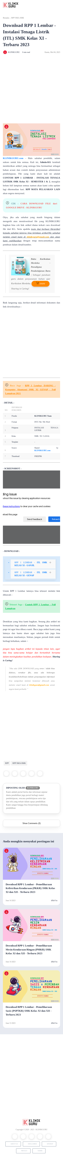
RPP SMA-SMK (17, 18)
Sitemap (50, 1144)
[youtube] (40, 1136)
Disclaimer (32, 1144)
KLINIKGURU (41, 1129)
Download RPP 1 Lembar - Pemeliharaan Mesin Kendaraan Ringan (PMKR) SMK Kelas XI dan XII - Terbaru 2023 (29, 949)
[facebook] (6, 773)
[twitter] (14, 773)
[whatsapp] (23, 773)
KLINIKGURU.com (13, 158)
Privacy (24, 1151)
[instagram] (31, 1136)
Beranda (6, 18)
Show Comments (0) (31, 823)
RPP (7, 763)
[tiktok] (48, 1136)
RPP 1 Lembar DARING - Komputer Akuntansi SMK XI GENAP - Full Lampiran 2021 (30, 389)
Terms (40, 1151)
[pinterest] (31, 773)
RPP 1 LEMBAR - (31, 564)
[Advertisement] (31, 88)
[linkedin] (40, 773)
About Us (14, 1144)
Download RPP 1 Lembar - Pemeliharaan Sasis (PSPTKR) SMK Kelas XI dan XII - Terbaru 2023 (29, 1011)
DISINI (42, 284)
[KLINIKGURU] (10, 4)
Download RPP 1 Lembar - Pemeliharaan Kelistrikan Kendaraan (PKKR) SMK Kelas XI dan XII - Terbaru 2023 (30, 888)
